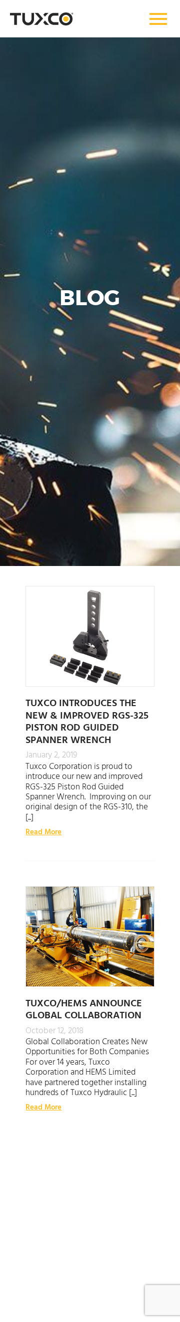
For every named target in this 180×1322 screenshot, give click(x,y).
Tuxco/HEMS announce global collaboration (84, 1008)
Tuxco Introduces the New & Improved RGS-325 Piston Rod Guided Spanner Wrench (87, 721)
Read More (44, 831)
